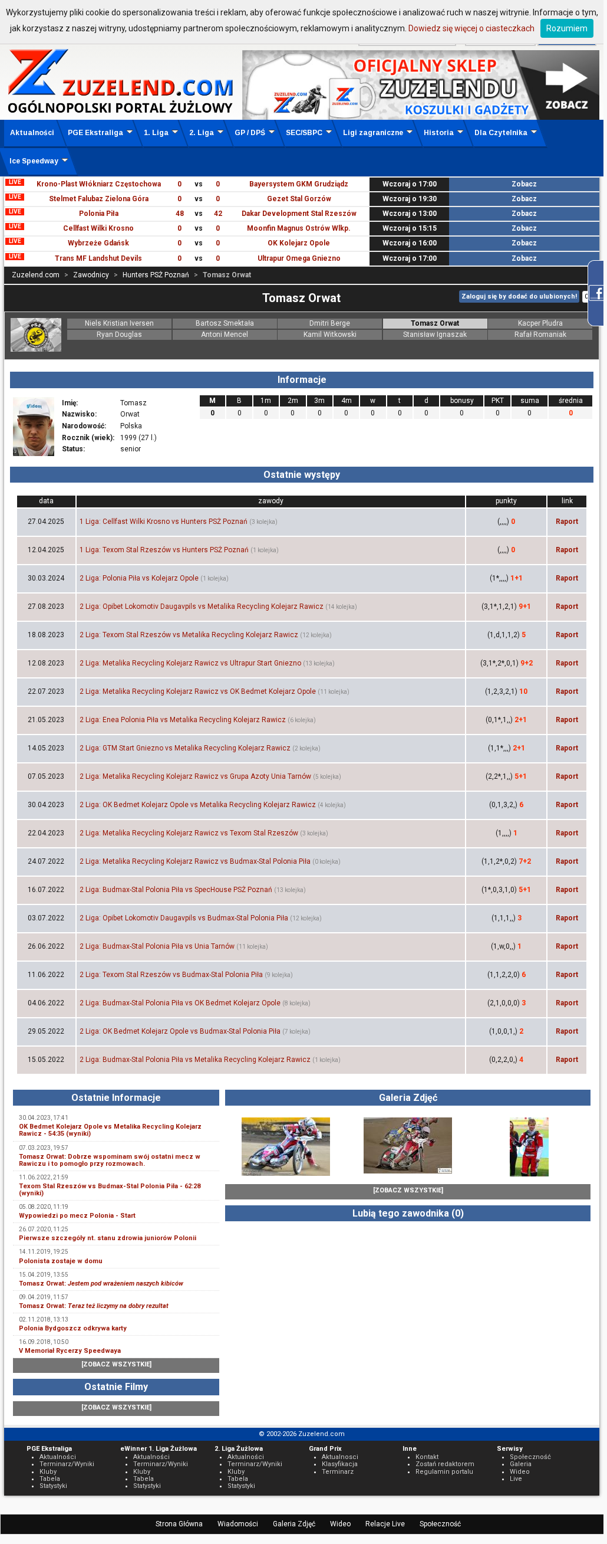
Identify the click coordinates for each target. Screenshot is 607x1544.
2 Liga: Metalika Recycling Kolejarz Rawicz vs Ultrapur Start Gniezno (190, 663)
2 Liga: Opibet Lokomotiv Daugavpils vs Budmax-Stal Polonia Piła (184, 918)
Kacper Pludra (540, 323)
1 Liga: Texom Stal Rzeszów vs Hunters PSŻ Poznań (164, 550)
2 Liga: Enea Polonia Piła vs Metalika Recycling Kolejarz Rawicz (183, 720)
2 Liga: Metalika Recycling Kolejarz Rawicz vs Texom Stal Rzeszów (189, 833)
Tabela (49, 1479)
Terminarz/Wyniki (66, 1464)
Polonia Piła (98, 213)
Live (516, 1479)
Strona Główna (179, 1524)
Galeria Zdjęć (294, 1524)
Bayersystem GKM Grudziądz (298, 184)
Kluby (48, 1472)
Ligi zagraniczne (373, 133)
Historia (439, 133)
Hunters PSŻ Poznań (156, 275)
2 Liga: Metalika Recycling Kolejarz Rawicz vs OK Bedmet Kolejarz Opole (198, 691)
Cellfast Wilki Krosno (98, 228)
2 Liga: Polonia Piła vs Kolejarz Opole (139, 578)
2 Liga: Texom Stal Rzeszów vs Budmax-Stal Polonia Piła (171, 975)
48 (180, 213)
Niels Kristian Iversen (119, 323)
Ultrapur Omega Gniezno (299, 258)
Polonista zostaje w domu (61, 1261)
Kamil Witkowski (330, 334)
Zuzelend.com (36, 275)
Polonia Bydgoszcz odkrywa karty (73, 1328)
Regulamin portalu (444, 1472)
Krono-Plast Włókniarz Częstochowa (99, 184)
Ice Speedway (33, 161)
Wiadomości (237, 1524)
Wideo (340, 1524)
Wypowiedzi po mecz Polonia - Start (77, 1216)
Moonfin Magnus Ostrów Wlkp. (299, 228)
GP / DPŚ (250, 133)
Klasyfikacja (340, 1464)
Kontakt (426, 1457)
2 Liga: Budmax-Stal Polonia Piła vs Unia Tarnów (157, 946)
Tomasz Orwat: (101, 1283)
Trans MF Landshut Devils (98, 258)
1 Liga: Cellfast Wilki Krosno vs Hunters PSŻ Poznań (164, 521)
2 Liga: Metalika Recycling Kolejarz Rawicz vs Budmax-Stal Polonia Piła (195, 861)
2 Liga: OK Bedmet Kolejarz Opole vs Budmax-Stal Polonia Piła (180, 1031)
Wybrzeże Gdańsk (98, 243)
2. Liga (201, 133)
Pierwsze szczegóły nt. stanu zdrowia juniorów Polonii (107, 1238)
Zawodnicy (91, 275)
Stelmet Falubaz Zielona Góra (99, 199)
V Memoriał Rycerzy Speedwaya (70, 1351)
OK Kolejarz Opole (299, 243)
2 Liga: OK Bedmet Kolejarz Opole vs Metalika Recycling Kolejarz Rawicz (198, 805)
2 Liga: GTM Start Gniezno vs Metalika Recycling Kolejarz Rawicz (185, 748)
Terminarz (338, 1472)
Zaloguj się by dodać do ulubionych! (519, 296)
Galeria (521, 1464)
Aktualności (32, 133)
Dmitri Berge (329, 323)
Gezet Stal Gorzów (299, 199)
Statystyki (53, 1486)
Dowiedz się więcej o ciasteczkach (471, 28)
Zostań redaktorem (444, 1464)
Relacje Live (385, 1524)
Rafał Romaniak (540, 334)
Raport (567, 521)
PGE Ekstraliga (95, 133)
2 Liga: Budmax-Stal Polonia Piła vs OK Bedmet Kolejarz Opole (180, 1003)
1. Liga (156, 133)
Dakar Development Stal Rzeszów (299, 213)
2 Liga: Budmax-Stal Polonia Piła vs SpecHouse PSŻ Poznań (176, 890)
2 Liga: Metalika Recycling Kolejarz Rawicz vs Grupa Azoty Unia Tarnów (195, 776)
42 (218, 213)
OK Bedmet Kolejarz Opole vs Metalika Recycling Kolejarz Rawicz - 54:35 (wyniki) (110, 1130)
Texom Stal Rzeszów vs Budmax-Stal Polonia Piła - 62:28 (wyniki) (109, 1189)
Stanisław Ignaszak (435, 334)
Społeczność (440, 1524)
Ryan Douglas (119, 334)
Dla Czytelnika (500, 133)
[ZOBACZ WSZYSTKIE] (116, 1364)
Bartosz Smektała (225, 323)
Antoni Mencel (224, 334)
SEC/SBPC (304, 133)
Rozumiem (567, 28)
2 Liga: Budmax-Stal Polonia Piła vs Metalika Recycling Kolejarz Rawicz (195, 1059)
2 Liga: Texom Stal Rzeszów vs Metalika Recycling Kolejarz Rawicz (189, 635)
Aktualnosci (340, 1457)
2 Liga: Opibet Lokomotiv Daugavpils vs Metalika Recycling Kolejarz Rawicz (202, 606)
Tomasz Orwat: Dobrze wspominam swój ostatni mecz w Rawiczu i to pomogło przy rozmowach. (109, 1160)
